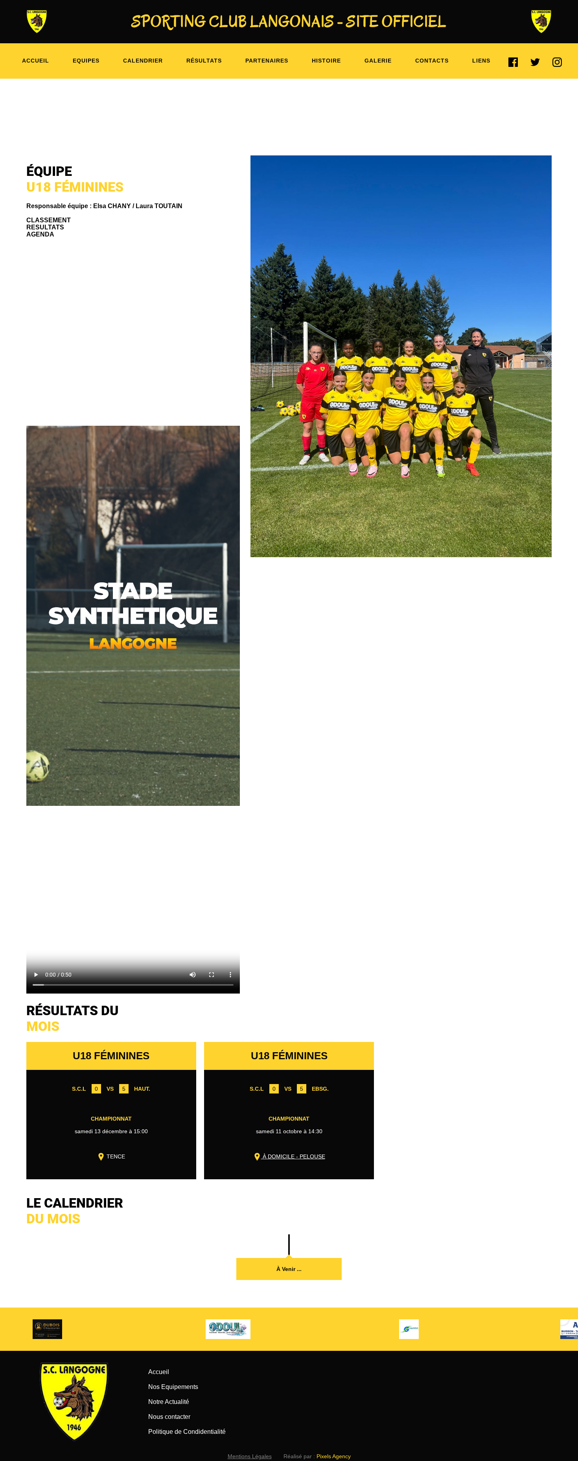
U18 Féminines (111, 1056)
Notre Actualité (168, 1401)
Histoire (326, 60)
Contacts (432, 60)
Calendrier (143, 60)
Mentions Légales (250, 1456)
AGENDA (40, 234)
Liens (481, 60)
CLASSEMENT (48, 220)
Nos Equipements (173, 1386)
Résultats (204, 60)
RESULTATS (45, 227)
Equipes (86, 60)
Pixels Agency (334, 1456)
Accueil (35, 60)
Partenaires (266, 60)
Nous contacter (169, 1416)
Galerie (378, 60)
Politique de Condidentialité (187, 1431)
